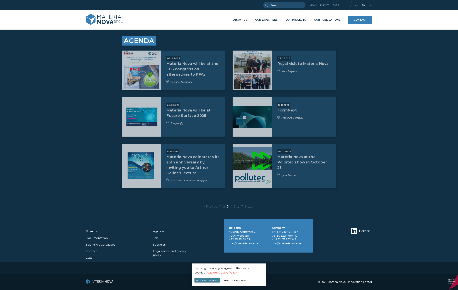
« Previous (211, 206)
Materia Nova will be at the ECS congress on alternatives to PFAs (192, 69)
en (363, 5)
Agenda (158, 231)
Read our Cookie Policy (221, 272)
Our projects (296, 19)
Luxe (89, 257)
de (370, 5)
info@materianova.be (243, 243)
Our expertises (266, 19)
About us (240, 19)
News (313, 5)
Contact (360, 19)
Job (155, 238)
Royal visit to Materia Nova (303, 63)
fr (356, 5)
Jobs (336, 5)
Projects (91, 231)
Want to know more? (236, 280)
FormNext (287, 110)
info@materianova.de (286, 243)
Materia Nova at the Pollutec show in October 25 (302, 162)
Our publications (327, 19)
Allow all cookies (207, 280)
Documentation (97, 238)
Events (324, 5)
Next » (249, 206)
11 (242, 206)
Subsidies (159, 244)
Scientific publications (100, 244)
